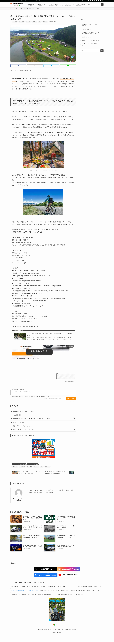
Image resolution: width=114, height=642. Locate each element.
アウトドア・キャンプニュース (23, 429)
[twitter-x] (84, 1)
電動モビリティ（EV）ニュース (23, 426)
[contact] (100, 1)
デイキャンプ (21, 21)
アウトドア (15, 21)
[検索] (103, 1)
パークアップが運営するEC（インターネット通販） (25, 590)
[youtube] (96, 1)
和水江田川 (45, 21)
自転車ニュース (18, 422)
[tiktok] (88, 1)
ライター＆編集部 (47, 629)
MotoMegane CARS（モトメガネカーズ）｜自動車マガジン (31, 418)
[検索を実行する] (102, 4)
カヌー (39, 21)
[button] (18, 65)
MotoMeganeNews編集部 (19, 499)
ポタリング (34, 21)
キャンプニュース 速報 (33, 464)
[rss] (98, 1)
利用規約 (67, 629)
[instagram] (86, 1)
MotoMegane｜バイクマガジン (23, 411)
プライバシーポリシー (58, 629)
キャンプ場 (28, 21)
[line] (92, 1)
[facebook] (82, 1)
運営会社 (40, 629)
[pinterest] (94, 1)
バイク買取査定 (18, 415)
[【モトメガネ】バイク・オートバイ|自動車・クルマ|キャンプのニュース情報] (16, 4)
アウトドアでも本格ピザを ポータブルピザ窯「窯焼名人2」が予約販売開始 (49, 334)
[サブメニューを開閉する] (74, 411)
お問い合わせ (73, 629)
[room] (90, 1)
